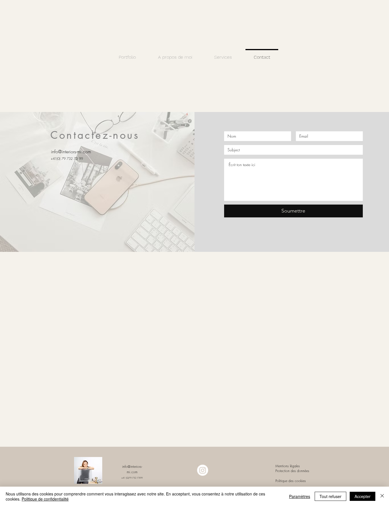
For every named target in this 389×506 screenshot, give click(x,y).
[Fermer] (382, 496)
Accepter (362, 496)
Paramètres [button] (299, 496)
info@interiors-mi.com (71, 151)
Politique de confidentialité (45, 499)
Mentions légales (288, 466)
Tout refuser (330, 496)
